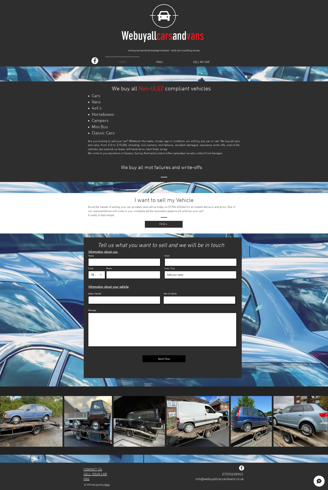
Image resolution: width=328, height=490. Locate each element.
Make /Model (94, 294)
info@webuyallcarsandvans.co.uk (219, 479)
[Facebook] (94, 60)
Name (91, 256)
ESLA (107, 485)
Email (167, 256)
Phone (109, 268)
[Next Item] (322, 421)
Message (92, 310)
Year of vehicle (170, 294)
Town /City (170, 268)
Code (90, 268)
